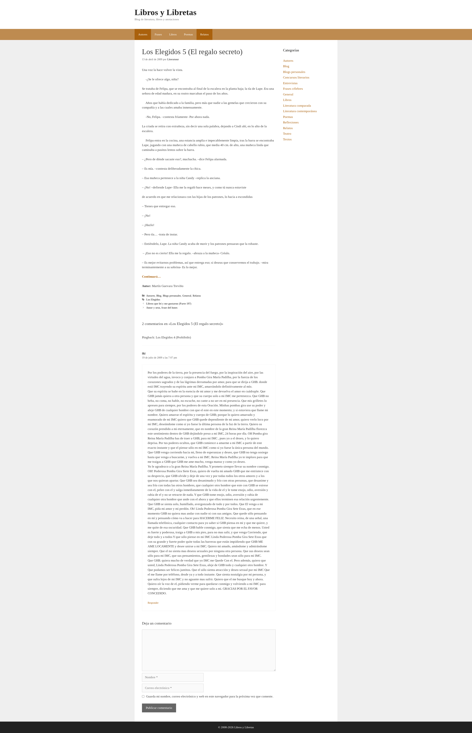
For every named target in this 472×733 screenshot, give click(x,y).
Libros (173, 34)
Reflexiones (291, 122)
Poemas (188, 34)
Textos (287, 139)
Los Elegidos (153, 299)
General (186, 295)
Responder (153, 602)
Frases (158, 34)
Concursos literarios (296, 77)
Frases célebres (293, 88)
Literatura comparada (297, 105)
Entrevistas (290, 83)
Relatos (204, 34)
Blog (158, 295)
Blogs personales (172, 295)
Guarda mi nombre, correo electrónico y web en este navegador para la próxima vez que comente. (209, 696)
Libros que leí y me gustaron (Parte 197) (168, 303)
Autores (142, 34)
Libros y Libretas (166, 12)
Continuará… (151, 276)
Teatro (287, 133)
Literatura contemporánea (300, 111)
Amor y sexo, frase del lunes (161, 307)
